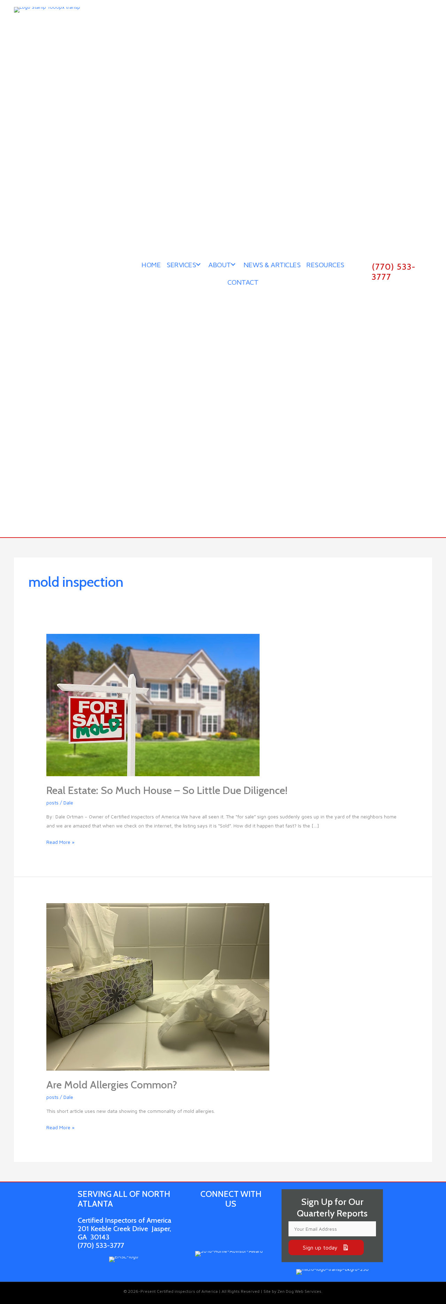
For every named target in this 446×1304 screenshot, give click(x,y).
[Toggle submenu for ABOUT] (233, 264)
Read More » (60, 843)
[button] (326, 1247)
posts (52, 802)
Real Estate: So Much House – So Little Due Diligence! (166, 790)
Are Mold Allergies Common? (111, 1084)
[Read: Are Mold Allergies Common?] (157, 986)
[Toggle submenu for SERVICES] (198, 264)
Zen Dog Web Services (299, 1291)
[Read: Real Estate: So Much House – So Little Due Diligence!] (153, 704)
